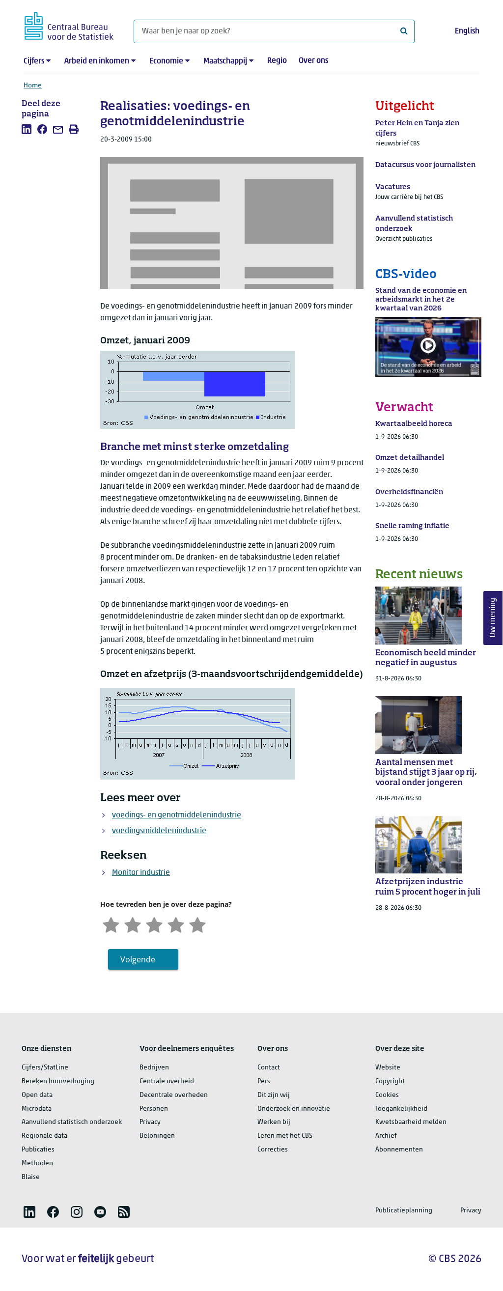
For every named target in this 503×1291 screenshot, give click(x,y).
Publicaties (38, 1150)
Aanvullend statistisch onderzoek (72, 1122)
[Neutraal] (154, 924)
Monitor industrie (141, 873)
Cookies (387, 1095)
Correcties (272, 1150)
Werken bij (273, 1122)
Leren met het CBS (284, 1136)
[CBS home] (69, 24)
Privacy (150, 1122)
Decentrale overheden (174, 1095)
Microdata (37, 1109)
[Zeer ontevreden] (111, 924)
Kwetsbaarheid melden (411, 1122)
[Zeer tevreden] (197, 924)
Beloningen (157, 1136)
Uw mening (493, 618)
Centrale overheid (167, 1081)
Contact (268, 1068)
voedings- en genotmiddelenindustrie (176, 815)
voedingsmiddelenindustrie (159, 831)
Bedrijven (154, 1068)
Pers (263, 1081)
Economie (166, 61)
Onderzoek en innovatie (293, 1109)
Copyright (390, 1081)
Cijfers (34, 61)
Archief (386, 1136)
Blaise (31, 1177)
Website (387, 1068)
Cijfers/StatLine (45, 1068)
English (467, 31)
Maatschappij (225, 61)
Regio (277, 61)
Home (33, 86)
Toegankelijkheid (401, 1109)
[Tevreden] (176, 924)
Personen (154, 1109)
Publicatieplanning (403, 1210)
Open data (37, 1095)
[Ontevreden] (132, 924)
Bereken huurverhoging (58, 1081)
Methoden (37, 1163)
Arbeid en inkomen (96, 61)
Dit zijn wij (273, 1095)
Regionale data (44, 1136)
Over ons (313, 61)
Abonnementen (399, 1150)
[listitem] (26, 129)
